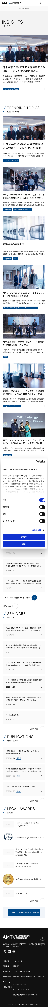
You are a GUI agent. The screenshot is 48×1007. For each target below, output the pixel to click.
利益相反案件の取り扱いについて (25, 995)
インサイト (6, 971)
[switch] (42, 507)
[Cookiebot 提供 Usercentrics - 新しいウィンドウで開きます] (35, 461)
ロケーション (7, 982)
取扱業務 (6, 966)
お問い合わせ (7, 987)
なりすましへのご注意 (21, 989)
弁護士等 (6, 961)
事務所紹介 (7, 977)
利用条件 (16, 966)
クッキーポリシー (19, 984)
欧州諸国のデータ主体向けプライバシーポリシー (29, 978)
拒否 (24, 544)
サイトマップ (18, 961)
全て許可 (24, 537)
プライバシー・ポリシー (21, 971)
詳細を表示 (36, 530)
